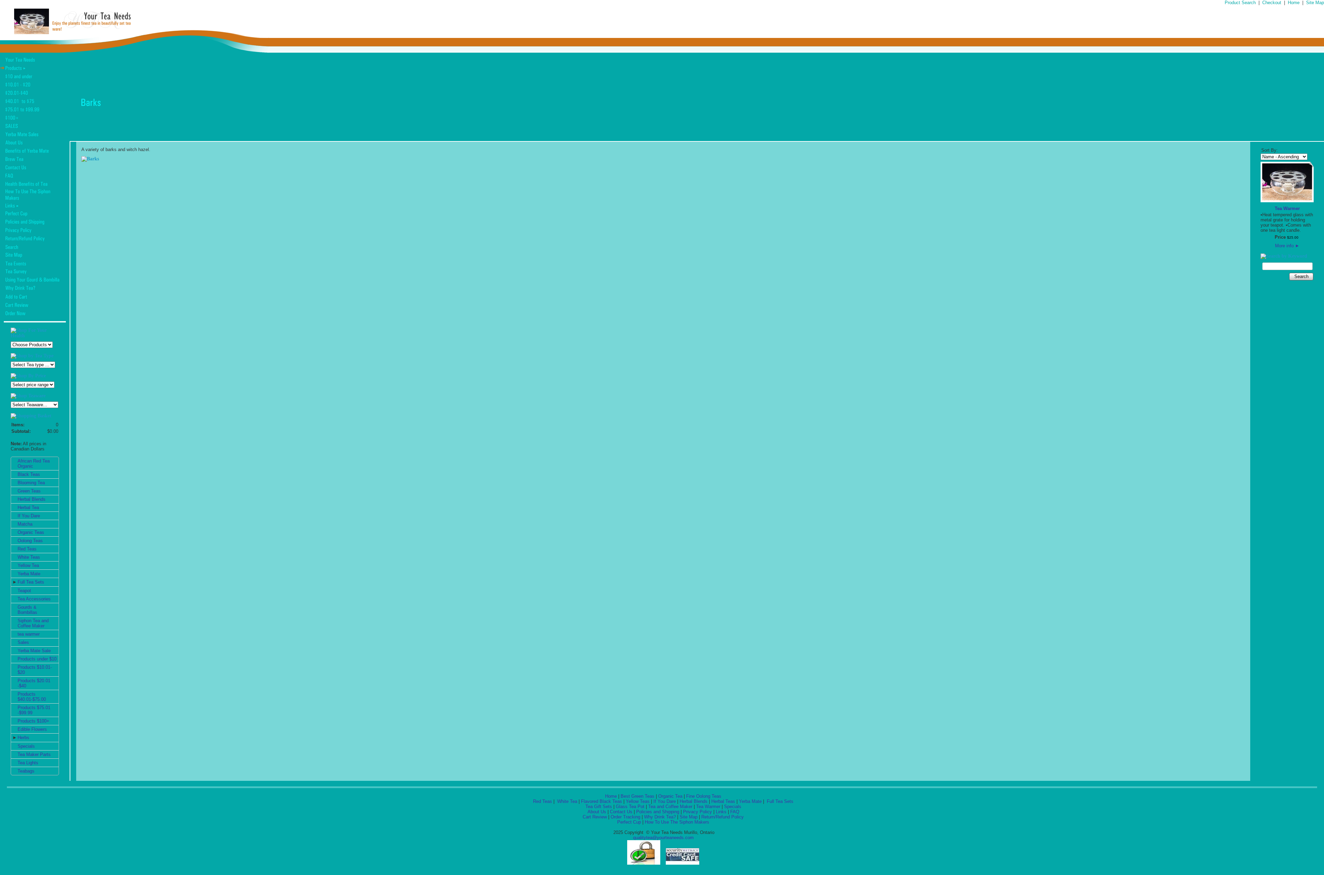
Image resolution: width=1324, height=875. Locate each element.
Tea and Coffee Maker (670, 806)
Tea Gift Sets (598, 806)
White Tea (566, 801)
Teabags (26, 771)
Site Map (1315, 2)
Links (721, 811)
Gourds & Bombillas (27, 610)
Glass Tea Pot (630, 806)
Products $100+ (33, 721)
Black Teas (29, 474)
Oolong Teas (30, 540)
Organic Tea (670, 796)
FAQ (734, 811)
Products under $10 (37, 659)
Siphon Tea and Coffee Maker (33, 623)
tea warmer (29, 634)
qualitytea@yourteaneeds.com (663, 837)
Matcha (25, 524)
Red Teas (27, 548)
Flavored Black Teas (601, 801)
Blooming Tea (31, 482)
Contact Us (621, 811)
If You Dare (29, 515)
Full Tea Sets (31, 582)
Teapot (24, 590)
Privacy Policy (697, 811)
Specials (26, 746)
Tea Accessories (34, 598)
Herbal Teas (723, 801)
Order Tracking (625, 816)
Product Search (1240, 2)
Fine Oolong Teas (703, 796)
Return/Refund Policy (722, 816)
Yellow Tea (28, 565)
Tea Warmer (1287, 208)
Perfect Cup (629, 822)
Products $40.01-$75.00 (32, 697)
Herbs (23, 737)
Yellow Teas (638, 801)
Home (1294, 2)
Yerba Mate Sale (34, 650)
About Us (597, 811)
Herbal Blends (32, 499)
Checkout (1271, 2)
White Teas (29, 557)
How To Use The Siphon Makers (677, 822)
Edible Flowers (32, 729)
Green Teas (29, 491)
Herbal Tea (28, 507)
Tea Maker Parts (34, 754)
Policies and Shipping (657, 811)
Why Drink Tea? (660, 816)
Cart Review (595, 816)
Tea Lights (28, 762)
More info (1287, 245)
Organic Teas (31, 532)
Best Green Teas (637, 796)
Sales (23, 642)
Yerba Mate (29, 573)
